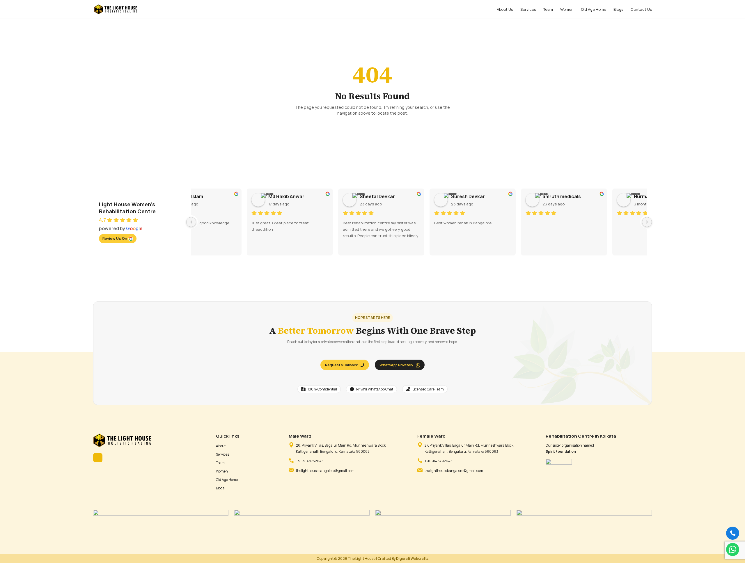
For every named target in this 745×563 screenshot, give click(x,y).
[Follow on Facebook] (97, 457)
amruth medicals (599, 196)
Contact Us (641, 9)
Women (567, 9)
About (221, 445)
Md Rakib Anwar (324, 196)
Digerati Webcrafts (412, 558)
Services (528, 9)
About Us (505, 9)
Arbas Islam (228, 196)
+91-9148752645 (310, 461)
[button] (732, 549)
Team (548, 9)
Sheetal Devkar (415, 196)
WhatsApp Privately (396, 365)
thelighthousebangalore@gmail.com (325, 470)
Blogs (618, 9)
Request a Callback (341, 365)
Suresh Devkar (506, 196)
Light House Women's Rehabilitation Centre (127, 208)
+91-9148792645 (439, 461)
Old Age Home (593, 9)
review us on (114, 238)
